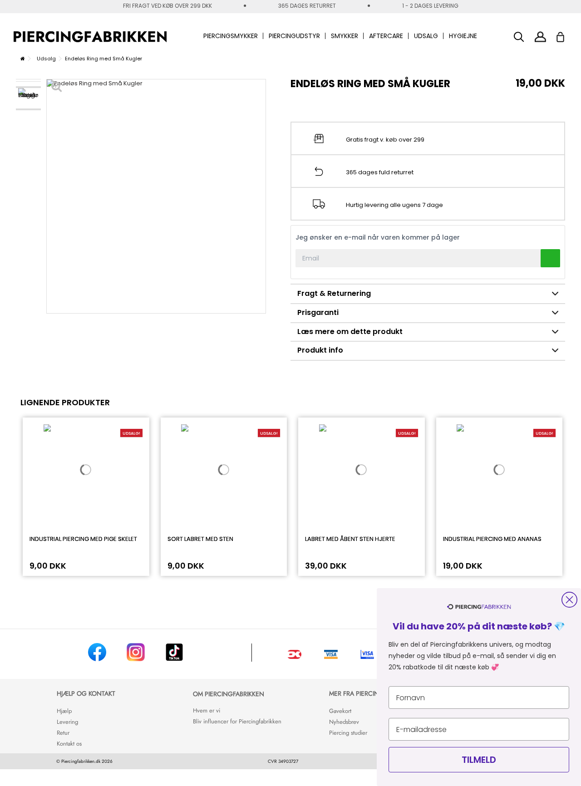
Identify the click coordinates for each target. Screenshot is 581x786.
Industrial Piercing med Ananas (492, 539)
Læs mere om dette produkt (350, 331)
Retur (63, 732)
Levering (67, 721)
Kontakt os (69, 743)
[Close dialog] (569, 600)
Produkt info (320, 350)
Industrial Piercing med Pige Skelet (83, 539)
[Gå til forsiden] (22, 58)
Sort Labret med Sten (200, 539)
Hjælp (64, 711)
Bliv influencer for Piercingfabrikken (237, 721)
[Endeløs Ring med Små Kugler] (28, 98)
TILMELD (479, 759)
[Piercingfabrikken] (90, 36)
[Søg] (519, 37)
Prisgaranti (318, 312)
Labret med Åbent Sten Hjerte (350, 539)
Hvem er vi (206, 710)
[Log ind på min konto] (540, 36)
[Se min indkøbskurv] (566, 34)
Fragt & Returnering (334, 293)
